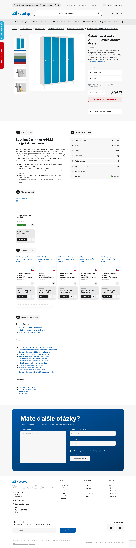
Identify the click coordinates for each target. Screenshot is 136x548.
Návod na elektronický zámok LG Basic (33, 361)
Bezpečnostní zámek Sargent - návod (33, 370)
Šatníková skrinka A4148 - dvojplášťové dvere (88, 275)
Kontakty (111, 485)
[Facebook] (56, 5)
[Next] (20, 96)
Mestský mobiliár (89, 22)
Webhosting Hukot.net (116, 542)
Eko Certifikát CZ (25, 394)
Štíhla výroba (83, 5)
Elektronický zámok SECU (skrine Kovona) (34, 352)
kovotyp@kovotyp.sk (22, 504)
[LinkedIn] (58, 5)
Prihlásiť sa (67, 530)
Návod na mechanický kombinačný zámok (34, 363)
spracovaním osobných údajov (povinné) (92, 451)
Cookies (32, 544)
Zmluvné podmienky (106, 454)
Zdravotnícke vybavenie (61, 22)
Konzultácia (65, 496)
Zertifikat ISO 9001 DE (27, 392)
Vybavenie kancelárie (40, 22)
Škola (77, 22)
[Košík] (121, 13)
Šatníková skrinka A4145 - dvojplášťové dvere (109, 275)
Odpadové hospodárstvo (109, 22)
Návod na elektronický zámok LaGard (33, 359)
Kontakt (93, 5)
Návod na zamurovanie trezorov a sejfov (34, 354)
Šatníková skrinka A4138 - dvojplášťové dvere (24, 275)
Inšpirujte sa (71, 5)
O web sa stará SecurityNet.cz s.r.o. (95, 542)
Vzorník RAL (112, 497)
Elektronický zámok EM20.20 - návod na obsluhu (37, 372)
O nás (86, 485)
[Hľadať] (98, 13)
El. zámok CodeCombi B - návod (31, 367)
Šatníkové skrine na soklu (56, 29)
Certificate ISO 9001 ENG (28, 389)
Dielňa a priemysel (21, 22)
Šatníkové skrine (40, 29)
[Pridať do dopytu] (117, 13)
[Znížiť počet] (91, 92)
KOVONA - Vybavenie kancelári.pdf (32, 330)
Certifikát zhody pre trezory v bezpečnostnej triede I (38, 350)
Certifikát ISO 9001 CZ (27, 387)
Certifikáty (88, 491)
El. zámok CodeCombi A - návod (31, 365)
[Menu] (123, 22)
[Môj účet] (108, 13)
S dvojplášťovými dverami (75, 29)
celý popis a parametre (97, 62)
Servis (63, 493)
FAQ (109, 488)
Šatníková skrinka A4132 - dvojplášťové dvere (67, 275)
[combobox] (105, 72)
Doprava (63, 490)
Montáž (63, 499)
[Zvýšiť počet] (102, 92)
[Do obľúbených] (112, 13)
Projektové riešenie (64, 486)
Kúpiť (21, 240)
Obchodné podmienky (20, 544)
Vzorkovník (91, 68)
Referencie (88, 488)
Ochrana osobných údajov (61, 540)
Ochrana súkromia (94, 454)
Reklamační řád (113, 494)
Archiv (86, 497)
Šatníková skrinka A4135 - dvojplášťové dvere (46, 275)
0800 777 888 (19, 500)
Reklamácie (112, 491)
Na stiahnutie (89, 494)
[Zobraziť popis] (32, 225)
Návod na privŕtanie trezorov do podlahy (34, 356)
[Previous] (20, 35)
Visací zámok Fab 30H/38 (24, 216)
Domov (14, 29)
